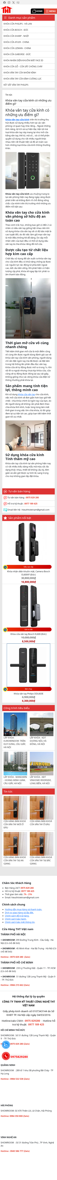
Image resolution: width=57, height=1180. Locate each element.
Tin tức (8, 94)
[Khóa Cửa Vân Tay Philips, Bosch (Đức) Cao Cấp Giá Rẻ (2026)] (6, 9)
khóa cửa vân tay (26, 394)
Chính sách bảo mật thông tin (20, 922)
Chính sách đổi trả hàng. (17, 915)
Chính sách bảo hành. (16, 919)
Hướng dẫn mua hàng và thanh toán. (23, 909)
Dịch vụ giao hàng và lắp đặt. (19, 912)
